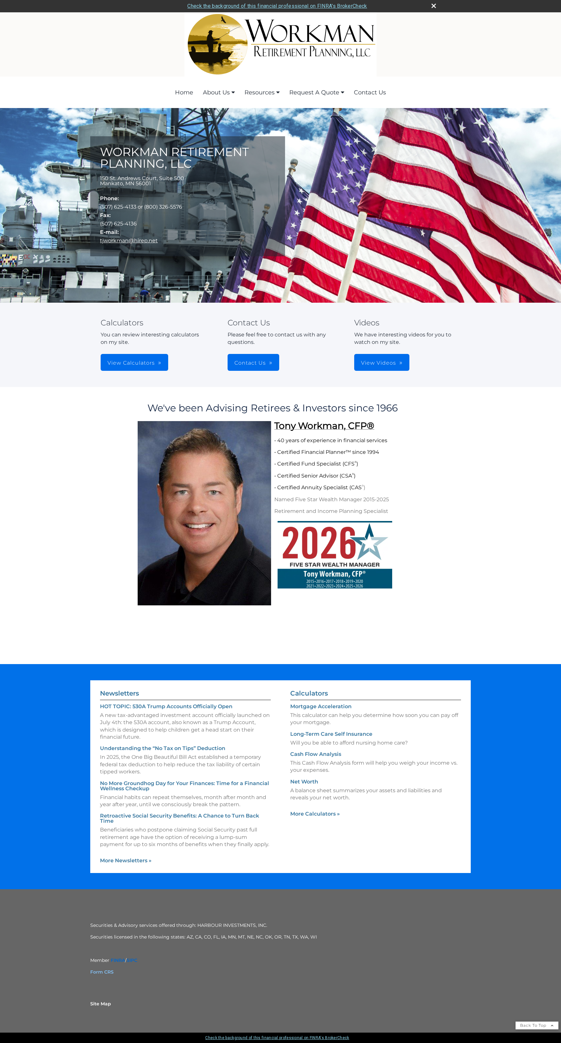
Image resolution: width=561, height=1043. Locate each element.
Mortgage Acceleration (321, 706)
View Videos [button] (378, 363)
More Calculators (315, 814)
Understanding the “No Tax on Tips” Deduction (162, 748)
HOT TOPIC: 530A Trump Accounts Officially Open (166, 706)
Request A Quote (314, 92)
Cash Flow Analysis (315, 754)
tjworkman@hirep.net (129, 240)
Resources (259, 92)
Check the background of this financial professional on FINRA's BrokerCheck (277, 6)
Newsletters (119, 693)
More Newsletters (126, 860)
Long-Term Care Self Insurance (331, 734)
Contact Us (370, 92)
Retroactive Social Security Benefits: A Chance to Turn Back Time (179, 818)
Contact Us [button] (250, 363)
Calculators (309, 693)
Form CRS (102, 972)
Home (184, 92)
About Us (216, 92)
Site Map (100, 1004)
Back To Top (534, 1025)
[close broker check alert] (433, 5)
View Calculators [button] (131, 363)
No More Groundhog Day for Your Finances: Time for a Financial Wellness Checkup (184, 786)
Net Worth (304, 782)
